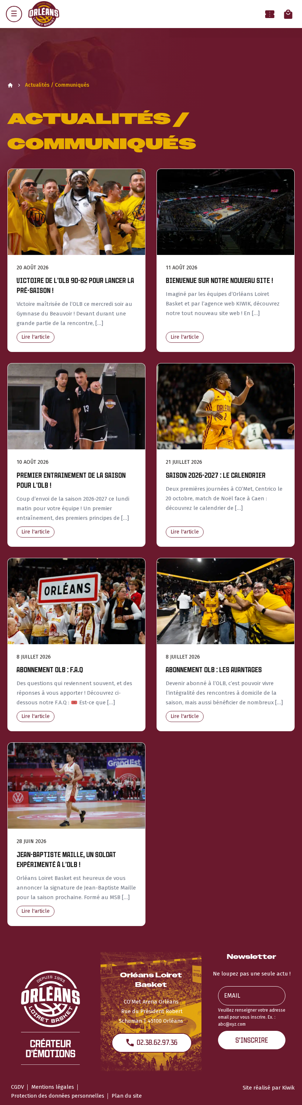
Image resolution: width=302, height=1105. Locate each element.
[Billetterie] (269, 14)
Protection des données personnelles (57, 1095)
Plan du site (127, 1095)
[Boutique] (288, 14)
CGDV (17, 1087)
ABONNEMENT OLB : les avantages (214, 669)
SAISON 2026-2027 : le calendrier (216, 475)
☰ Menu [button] (14, 14)
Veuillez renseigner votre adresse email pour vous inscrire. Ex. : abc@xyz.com (251, 1017)
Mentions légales (52, 1087)
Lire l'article (35, 337)
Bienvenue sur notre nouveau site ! (219, 280)
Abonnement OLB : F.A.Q (50, 669)
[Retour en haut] (285, 1089)
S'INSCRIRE (251, 1040)
